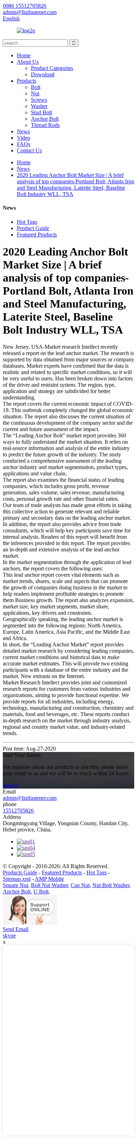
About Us (28, 62)
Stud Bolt (41, 112)
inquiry (11, 785)
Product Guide (33, 228)
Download (42, 74)
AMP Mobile (49, 879)
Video (23, 138)
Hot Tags (27, 222)
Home (24, 55)
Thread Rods (45, 125)
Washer (39, 106)
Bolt (35, 87)
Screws (39, 100)
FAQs (23, 144)
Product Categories (52, 68)
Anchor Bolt (45, 119)
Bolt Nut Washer (49, 885)
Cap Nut (80, 885)
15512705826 (18, 811)
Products (26, 81)
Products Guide (20, 872)
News (23, 131)
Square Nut (15, 885)
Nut (35, 93)
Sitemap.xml (17, 879)
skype (9, 935)
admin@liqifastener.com (30, 798)
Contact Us (29, 150)
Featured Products (37, 235)
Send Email (15, 929)
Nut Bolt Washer (110, 885)
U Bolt (40, 891)
